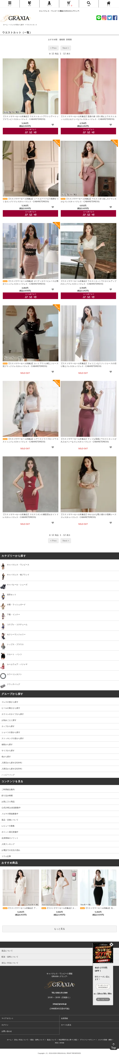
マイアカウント (7, 1018)
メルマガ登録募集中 (10, 814)
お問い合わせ (7, 1031)
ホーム (5, 25)
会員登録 (64, 1018)
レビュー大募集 (8, 826)
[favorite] (53, 125)
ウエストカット (31, 25)
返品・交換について (10, 820)
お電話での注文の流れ (11, 850)
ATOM (62, 1043)
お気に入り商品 (8, 802)
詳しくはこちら (103, 999)
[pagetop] (59, 945)
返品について (51, 1040)
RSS (56, 1043)
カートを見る (66, 1025)
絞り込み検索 (7, 795)
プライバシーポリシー (87, 1040)
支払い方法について (21, 1040)
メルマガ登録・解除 (105, 1040)
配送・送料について (37, 1040)
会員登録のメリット (10, 838)
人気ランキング (8, 844)
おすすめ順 (52, 39)
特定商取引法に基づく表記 (68, 1040)
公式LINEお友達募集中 (11, 808)
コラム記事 (6, 856)
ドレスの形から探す (17, 25)
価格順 (62, 39)
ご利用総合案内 (8, 789)
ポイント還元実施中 (10, 832)
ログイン (5, 1025)
